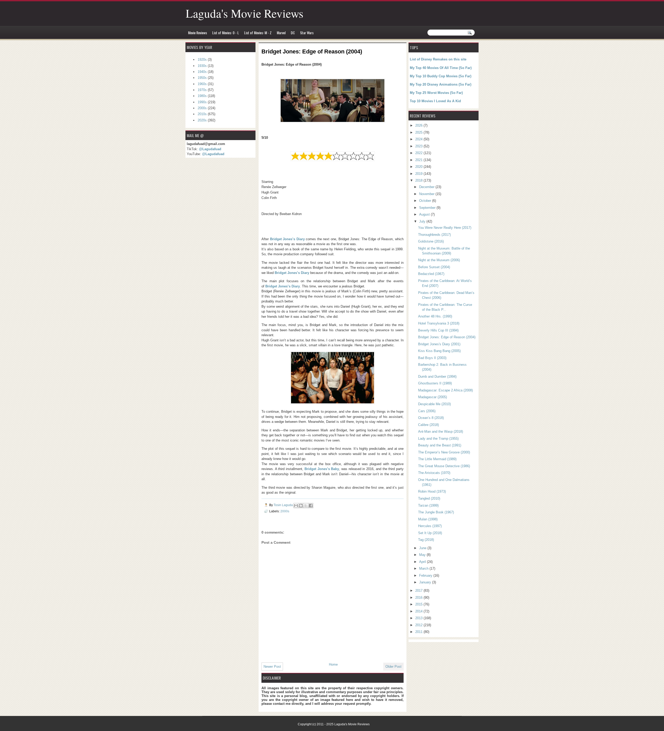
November (427, 194)
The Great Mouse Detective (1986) (444, 466)
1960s (202, 84)
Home (333, 664)
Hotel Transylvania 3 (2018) (438, 323)
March (424, 568)
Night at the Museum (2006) (439, 260)
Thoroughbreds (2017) (434, 235)
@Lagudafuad (210, 149)
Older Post (393, 666)
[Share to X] (305, 505)
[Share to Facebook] (310, 505)
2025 (419, 132)
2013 (419, 618)
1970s (202, 90)
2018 (419, 180)
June (423, 548)
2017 (419, 590)
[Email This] (296, 505)
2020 (419, 167)
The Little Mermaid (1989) (437, 459)
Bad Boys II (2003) (432, 358)
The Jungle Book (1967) (436, 512)
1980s (202, 96)
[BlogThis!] (300, 505)
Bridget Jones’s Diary (287, 239)
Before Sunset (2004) (434, 267)
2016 (419, 597)
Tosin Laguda (284, 505)
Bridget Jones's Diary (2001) (439, 344)
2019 (419, 174)
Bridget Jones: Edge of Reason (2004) (446, 337)
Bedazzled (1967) (431, 274)
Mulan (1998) (428, 519)
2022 (419, 153)
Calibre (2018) (428, 425)
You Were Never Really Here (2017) (444, 228)
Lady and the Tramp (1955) (438, 438)
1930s (202, 66)
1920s (202, 59)
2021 (419, 160)
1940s (202, 72)
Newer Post (272, 666)
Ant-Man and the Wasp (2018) (440, 431)
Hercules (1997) (430, 526)
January (425, 582)
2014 (419, 611)
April (423, 562)
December (427, 187)
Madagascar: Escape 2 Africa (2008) (445, 390)
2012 (419, 625)
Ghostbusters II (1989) (435, 383)
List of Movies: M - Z (258, 32)
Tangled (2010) (429, 498)
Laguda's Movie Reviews (244, 13)
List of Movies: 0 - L (225, 32)
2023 (419, 146)
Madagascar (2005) (432, 397)
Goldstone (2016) (431, 241)
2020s (202, 120)
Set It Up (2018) (430, 533)
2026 (419, 125)
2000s (284, 511)
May (423, 555)
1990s (202, 102)
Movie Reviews (197, 32)
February (426, 575)
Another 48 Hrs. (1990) (435, 316)
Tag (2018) (426, 540)
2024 (419, 139)
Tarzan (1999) (428, 505)
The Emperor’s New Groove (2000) (444, 452)
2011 (419, 632)
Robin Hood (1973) (432, 491)
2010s (202, 114)
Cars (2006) (426, 411)
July (422, 221)
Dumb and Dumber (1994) (437, 376)
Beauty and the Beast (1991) (439, 445)
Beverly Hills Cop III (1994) (438, 330)
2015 (419, 604)
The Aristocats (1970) (434, 473)
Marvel (281, 32)
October (425, 201)
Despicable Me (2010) (434, 404)
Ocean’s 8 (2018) (431, 418)
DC (293, 32)
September (428, 208)
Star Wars (307, 32)
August (425, 214)
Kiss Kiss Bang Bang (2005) (439, 351)
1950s (202, 78)
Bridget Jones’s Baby (322, 469)
